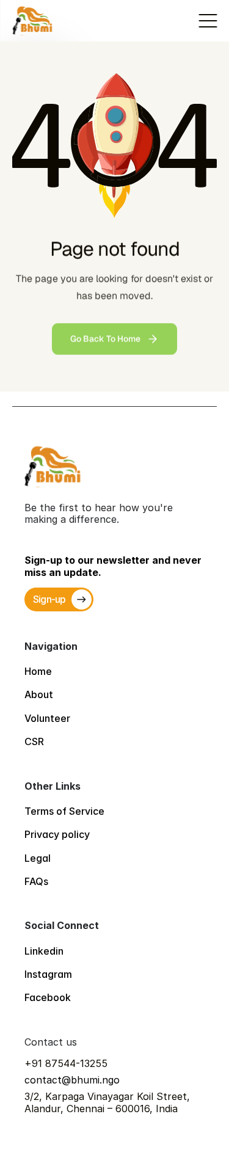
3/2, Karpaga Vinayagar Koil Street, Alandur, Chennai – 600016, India (108, 1102)
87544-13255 (76, 1063)
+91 (34, 1063)
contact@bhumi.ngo (72, 1080)
